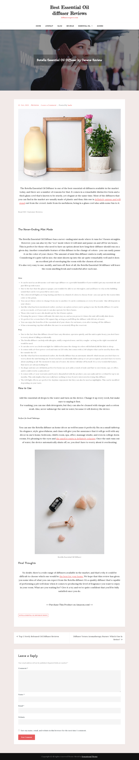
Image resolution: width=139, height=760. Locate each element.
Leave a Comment (48, 105)
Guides (100, 26)
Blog (59, 26)
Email (21, 706)
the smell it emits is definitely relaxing (75, 438)
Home (38, 26)
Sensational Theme (90, 756)
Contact (49, 26)
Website (21, 717)
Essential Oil (84, 26)
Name (21, 694)
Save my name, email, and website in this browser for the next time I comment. (53, 730)
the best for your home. (71, 576)
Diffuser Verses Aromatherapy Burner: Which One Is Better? (97, 638)
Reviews (70, 26)
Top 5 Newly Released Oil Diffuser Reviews (39, 636)
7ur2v (70, 105)
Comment (23, 668)
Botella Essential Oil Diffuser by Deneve (33, 615)
